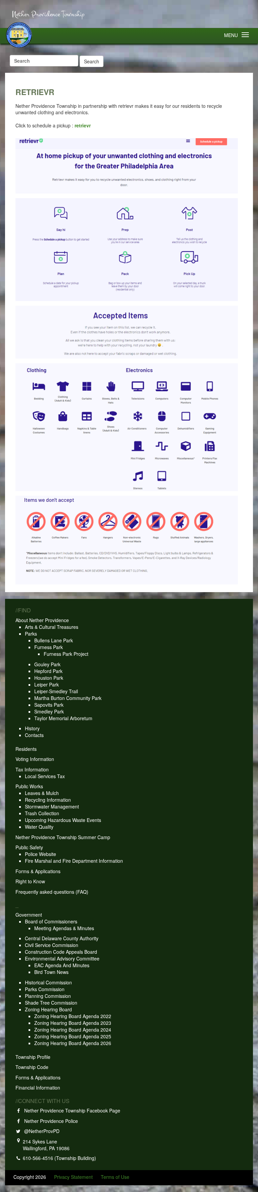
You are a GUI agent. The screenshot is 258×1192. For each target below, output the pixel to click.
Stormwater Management (52, 806)
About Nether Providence (42, 620)
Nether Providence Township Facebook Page (71, 1110)
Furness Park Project (66, 653)
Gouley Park (47, 664)
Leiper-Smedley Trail (56, 691)
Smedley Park (49, 711)
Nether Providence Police (50, 1121)
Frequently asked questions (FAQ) (51, 891)
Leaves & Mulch (42, 793)
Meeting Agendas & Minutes (64, 928)
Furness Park (48, 647)
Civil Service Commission (51, 945)
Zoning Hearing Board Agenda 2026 (72, 1043)
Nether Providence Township (48, 14)
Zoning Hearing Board (48, 1009)
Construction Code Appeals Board (61, 951)
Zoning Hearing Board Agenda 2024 (72, 1029)
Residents (26, 748)
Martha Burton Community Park (67, 698)
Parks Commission (44, 989)
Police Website (40, 854)
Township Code (31, 1067)
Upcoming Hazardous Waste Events (63, 820)
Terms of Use (115, 1176)
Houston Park (48, 677)
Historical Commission (48, 982)
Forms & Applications (37, 871)
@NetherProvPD (40, 1131)
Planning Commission (48, 995)
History (32, 728)
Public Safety (29, 847)
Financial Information (37, 1087)
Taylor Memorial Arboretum (63, 718)
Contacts (34, 735)
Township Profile (32, 1056)
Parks (31, 633)
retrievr (83, 125)
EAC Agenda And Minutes (61, 965)
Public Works (29, 786)
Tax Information (32, 769)
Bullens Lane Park (53, 640)
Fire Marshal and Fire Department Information (74, 860)
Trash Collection (42, 813)
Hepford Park (48, 671)
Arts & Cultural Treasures (51, 626)
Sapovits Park (48, 704)
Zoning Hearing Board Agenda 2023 (72, 1022)
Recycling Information (48, 799)
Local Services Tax (45, 776)
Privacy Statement (73, 1176)
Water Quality (39, 826)
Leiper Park (46, 684)
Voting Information (34, 759)
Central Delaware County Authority (61, 938)
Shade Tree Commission (51, 1002)
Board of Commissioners (51, 921)
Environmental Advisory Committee (62, 958)
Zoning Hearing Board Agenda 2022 (72, 1016)
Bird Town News (51, 972)
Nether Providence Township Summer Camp (62, 837)
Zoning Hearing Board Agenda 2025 (72, 1036)
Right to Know (30, 881)
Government (28, 914)
